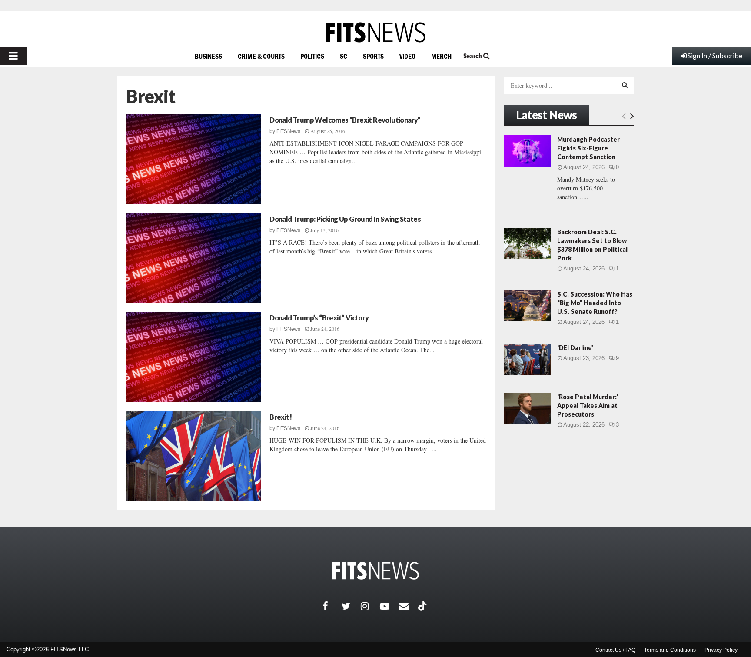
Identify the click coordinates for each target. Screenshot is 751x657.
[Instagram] (370, 606)
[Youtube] (389, 606)
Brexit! (280, 417)
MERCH (441, 56)
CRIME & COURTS (261, 56)
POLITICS (312, 56)
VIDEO (407, 56)
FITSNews (288, 131)
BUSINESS (208, 56)
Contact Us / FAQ (615, 650)
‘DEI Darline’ (575, 347)
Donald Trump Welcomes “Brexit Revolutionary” (345, 120)
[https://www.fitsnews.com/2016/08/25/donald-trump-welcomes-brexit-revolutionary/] (193, 159)
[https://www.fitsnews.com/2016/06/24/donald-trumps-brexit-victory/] (193, 357)
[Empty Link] (624, 115)
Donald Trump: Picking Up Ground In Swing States (345, 219)
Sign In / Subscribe (715, 55)
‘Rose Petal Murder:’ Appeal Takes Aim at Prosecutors (587, 405)
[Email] (408, 606)
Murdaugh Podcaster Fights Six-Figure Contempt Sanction (588, 148)
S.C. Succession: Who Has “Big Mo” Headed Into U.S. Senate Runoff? (594, 302)
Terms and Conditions (670, 650)
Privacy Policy (721, 650)
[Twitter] (351, 606)
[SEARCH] (624, 84)
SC (343, 56)
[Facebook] (332, 606)
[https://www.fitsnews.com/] (375, 32)
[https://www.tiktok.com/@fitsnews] (423, 606)
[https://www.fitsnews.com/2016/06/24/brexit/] (193, 456)
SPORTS (373, 56)
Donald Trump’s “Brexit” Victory (319, 317)
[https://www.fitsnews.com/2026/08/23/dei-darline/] (527, 359)
